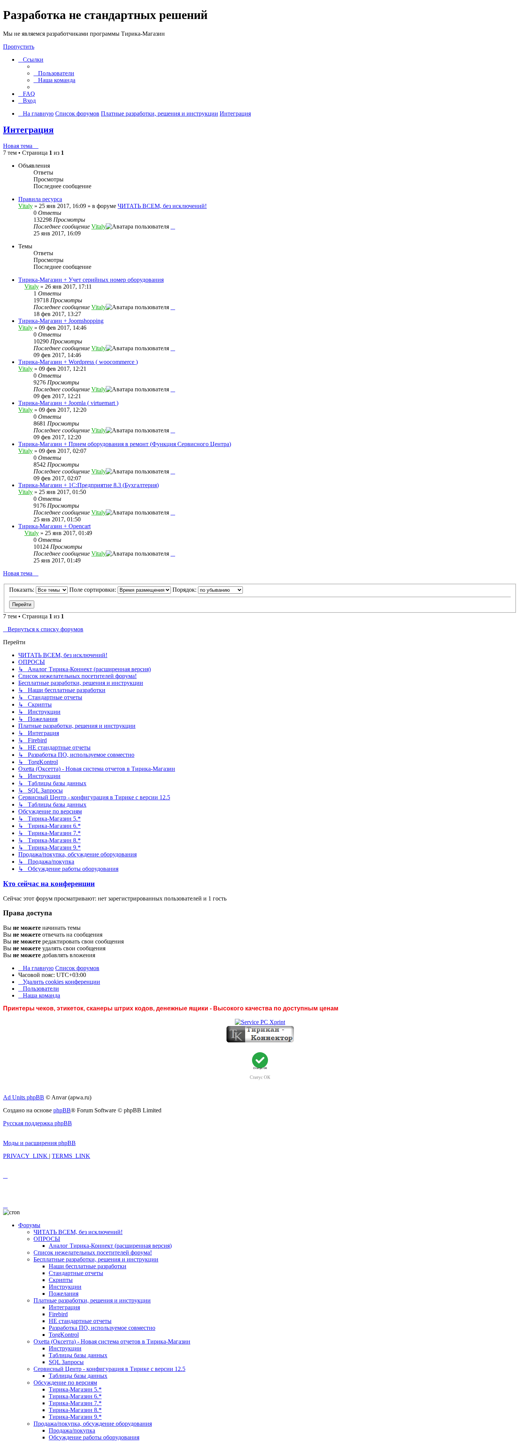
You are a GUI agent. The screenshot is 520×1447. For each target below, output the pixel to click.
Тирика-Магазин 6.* (75, 1396)
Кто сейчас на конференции (49, 884)
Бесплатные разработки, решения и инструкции (95, 1259)
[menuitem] (53, 73)
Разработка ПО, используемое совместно (102, 1328)
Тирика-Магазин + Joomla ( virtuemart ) (68, 403)
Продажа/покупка (72, 1430)
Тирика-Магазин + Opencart (54, 526)
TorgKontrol (64, 1334)
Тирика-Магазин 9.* (75, 1417)
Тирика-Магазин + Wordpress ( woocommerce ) (78, 362)
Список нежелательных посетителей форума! (92, 1252)
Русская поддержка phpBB (37, 1123)
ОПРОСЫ (46, 1239)
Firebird (58, 1314)
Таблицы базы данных (78, 1355)
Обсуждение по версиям (65, 1382)
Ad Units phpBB (23, 1097)
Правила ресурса (40, 199)
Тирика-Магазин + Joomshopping (61, 321)
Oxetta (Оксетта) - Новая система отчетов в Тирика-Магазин (111, 1341)
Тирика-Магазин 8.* (75, 1410)
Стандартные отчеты (76, 1273)
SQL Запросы (66, 1362)
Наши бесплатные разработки (87, 1266)
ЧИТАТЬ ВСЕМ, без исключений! (162, 206)
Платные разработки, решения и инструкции (92, 1300)
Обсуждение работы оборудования (94, 1437)
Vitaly (25, 206)
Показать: (22, 589)
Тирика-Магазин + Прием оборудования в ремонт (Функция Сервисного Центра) (124, 444)
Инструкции (65, 1286)
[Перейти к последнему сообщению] (173, 226)
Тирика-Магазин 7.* (75, 1403)
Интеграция (28, 130)
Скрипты (61, 1280)
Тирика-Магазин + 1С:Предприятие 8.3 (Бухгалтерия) (88, 485)
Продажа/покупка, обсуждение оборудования (92, 1423)
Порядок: (185, 589)
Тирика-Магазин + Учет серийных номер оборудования (91, 279)
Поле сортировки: (93, 589)
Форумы (29, 1225)
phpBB (62, 1110)
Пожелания (63, 1293)
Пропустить (18, 46)
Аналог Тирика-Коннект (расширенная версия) (110, 1245)
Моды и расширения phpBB (39, 1143)
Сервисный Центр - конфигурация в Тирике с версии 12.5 (109, 1369)
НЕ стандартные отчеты (80, 1321)
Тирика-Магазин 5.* (75, 1389)
